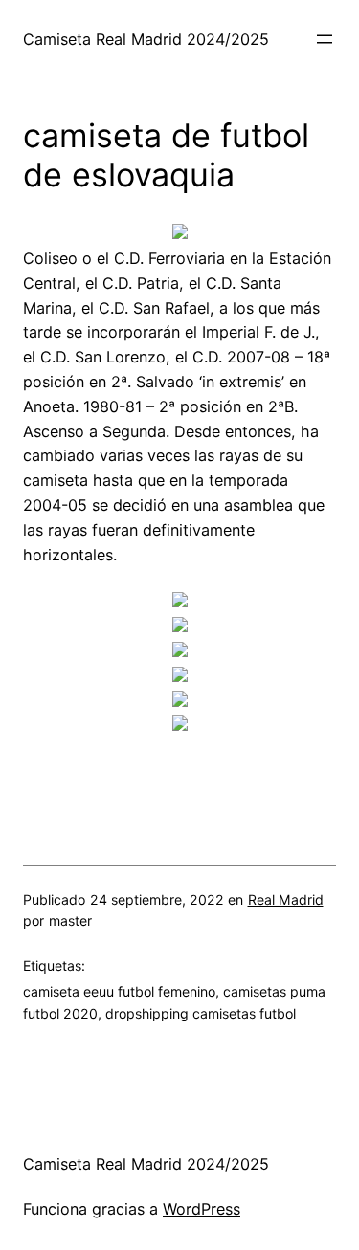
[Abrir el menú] (324, 39)
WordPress (201, 1208)
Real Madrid (286, 899)
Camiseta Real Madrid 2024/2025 (146, 39)
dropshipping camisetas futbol (200, 1013)
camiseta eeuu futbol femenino (119, 991)
